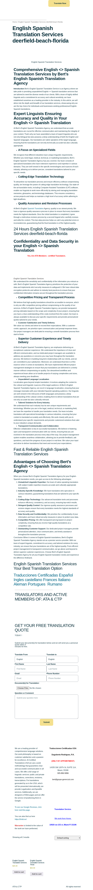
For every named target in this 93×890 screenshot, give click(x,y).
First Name (19, 664)
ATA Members (41, 256)
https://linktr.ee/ (21, 819)
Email (17, 673)
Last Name (51, 664)
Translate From (21, 654)
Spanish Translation (35, 208)
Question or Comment (24, 693)
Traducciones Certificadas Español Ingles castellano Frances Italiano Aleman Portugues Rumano (43, 579)
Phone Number (53, 673)
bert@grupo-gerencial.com (63, 779)
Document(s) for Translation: (27, 683)
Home (14, 22)
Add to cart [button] (19, 872)
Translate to (51, 654)
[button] (23, 20)
